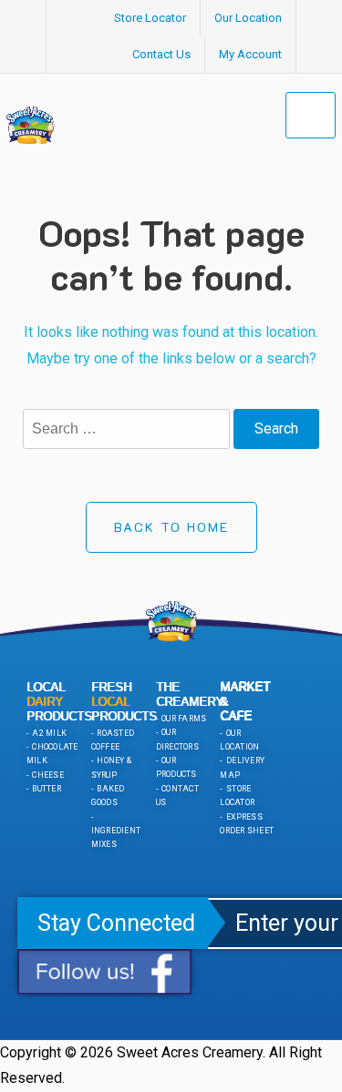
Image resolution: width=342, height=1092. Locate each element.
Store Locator (150, 18)
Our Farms (183, 718)
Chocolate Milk (52, 753)
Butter (45, 788)
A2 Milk (48, 733)
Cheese (47, 775)
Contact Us (161, 54)
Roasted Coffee (112, 740)
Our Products (176, 767)
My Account (250, 54)
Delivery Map (242, 767)
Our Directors (177, 739)
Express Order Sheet (247, 823)
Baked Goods (108, 795)
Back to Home (171, 527)
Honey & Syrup (111, 767)
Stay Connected (116, 923)
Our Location (248, 18)
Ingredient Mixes (116, 837)
